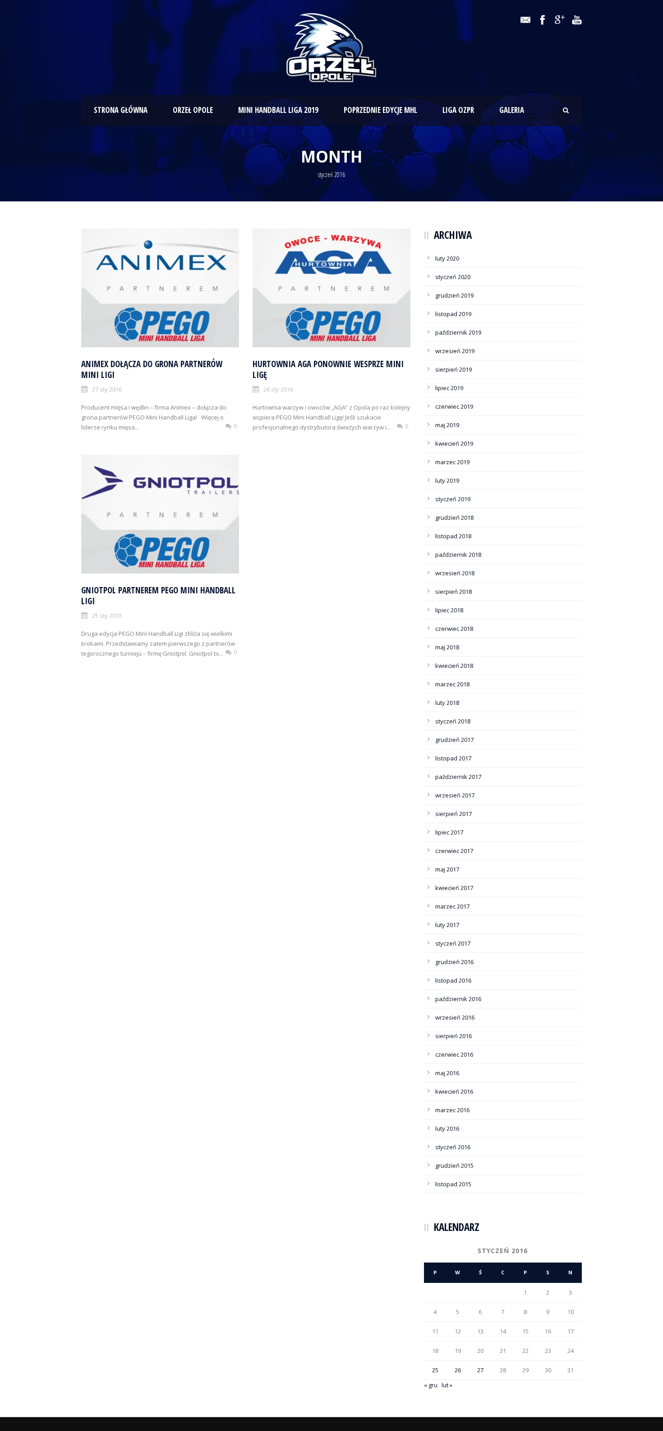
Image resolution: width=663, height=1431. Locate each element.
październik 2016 (458, 999)
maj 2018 (447, 647)
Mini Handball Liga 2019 (278, 110)
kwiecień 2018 (454, 666)
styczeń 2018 (452, 721)
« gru (430, 1385)
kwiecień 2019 (454, 443)
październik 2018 (458, 554)
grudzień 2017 (454, 740)
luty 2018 (447, 703)
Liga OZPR (458, 110)
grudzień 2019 (454, 295)
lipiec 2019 (449, 388)
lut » (447, 1385)
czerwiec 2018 (454, 629)
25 (435, 1370)
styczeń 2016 (452, 1147)
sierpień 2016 (453, 1036)
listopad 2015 (453, 1184)
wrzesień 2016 (454, 1017)
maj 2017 (447, 869)
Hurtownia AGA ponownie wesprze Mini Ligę (328, 369)
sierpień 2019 (453, 369)
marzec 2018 (452, 684)
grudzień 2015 (454, 1165)
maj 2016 (447, 1073)
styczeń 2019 (452, 499)
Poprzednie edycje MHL (380, 110)
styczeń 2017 (452, 943)
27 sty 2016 (107, 389)
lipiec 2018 (449, 610)
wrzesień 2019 (454, 351)
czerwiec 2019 (454, 406)
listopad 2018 (453, 536)
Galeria (511, 110)
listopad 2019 (453, 314)
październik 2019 (458, 332)
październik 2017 (458, 777)
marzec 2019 (452, 462)
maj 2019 (447, 425)
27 (480, 1370)
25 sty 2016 (107, 615)
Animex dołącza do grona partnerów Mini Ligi (151, 369)
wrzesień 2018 (454, 573)
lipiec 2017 (449, 832)
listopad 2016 (453, 980)
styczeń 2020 (452, 277)
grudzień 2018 (454, 517)
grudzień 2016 (454, 962)
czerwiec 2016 (454, 1054)
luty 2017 (447, 925)
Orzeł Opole (193, 110)
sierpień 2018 (453, 591)
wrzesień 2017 (454, 795)
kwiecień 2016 (454, 1091)
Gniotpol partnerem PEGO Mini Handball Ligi (158, 595)
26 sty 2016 (278, 389)
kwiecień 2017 (454, 888)
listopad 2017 (453, 758)
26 (458, 1370)
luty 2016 (447, 1128)
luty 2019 (447, 480)
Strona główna (120, 110)
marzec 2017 (452, 906)
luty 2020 (447, 258)
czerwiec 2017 (454, 851)
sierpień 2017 (453, 814)
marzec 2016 (452, 1110)
